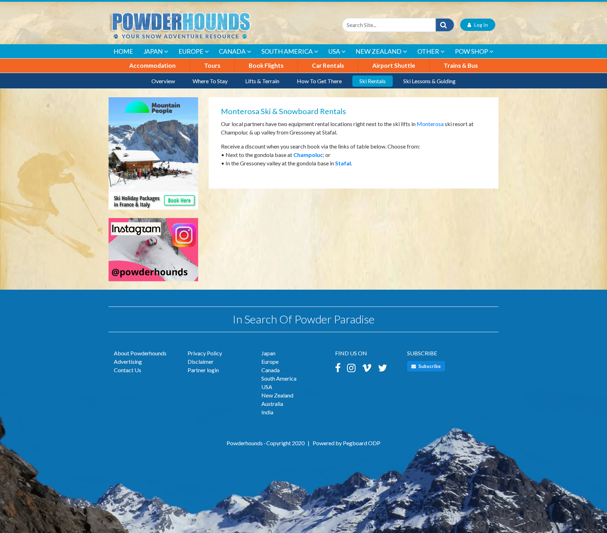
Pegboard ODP (361, 443)
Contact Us (127, 370)
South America (287, 51)
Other (428, 51)
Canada (232, 51)
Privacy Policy (205, 353)
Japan (153, 51)
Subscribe (429, 366)
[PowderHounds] (203, 24)
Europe (190, 51)
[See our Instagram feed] (153, 253)
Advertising (128, 361)
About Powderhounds (140, 353)
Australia (272, 403)
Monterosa (430, 123)
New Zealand (378, 51)
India (267, 412)
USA (334, 51)
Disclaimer (201, 361)
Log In (479, 25)
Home (123, 51)
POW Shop (471, 51)
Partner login (203, 370)
